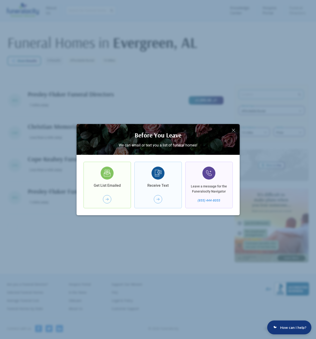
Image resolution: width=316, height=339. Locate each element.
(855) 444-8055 (209, 200)
